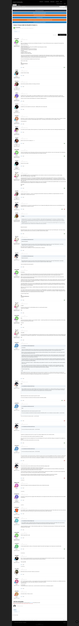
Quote (23, 67)
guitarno (16, 126)
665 (17, 219)
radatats (16, 137)
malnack (16, 160)
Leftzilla (16, 70)
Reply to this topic (62, 34)
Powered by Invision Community (39, 624)
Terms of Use (16, 622)
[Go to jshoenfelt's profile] (17, 594)
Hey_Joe (16, 172)
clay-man (16, 202)
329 (17, 275)
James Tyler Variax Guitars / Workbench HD (27, 28)
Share (15, 29)
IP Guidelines (24, 622)
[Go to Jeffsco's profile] (17, 96)
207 (17, 87)
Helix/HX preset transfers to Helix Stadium (39, 15)
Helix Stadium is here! (39, 17)
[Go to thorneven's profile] (17, 84)
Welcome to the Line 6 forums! (39, 10)
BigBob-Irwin (16, 482)
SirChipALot (17, 507)
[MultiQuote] (21, 67)
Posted (24, 39)
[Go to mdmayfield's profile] (14, 28)
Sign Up (65, 3)
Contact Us (64, 622)
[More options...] (22, 38)
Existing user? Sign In (59, 3)
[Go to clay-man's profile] (17, 205)
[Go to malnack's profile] (17, 107)
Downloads (52, 1)
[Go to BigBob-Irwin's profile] (17, 485)
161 (16, 178)
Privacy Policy (20, 622)
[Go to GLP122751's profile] (17, 345)
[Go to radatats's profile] (17, 141)
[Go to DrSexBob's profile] (17, 558)
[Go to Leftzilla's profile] (17, 73)
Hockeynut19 (16, 517)
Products (41, 1)
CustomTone (46, 1)
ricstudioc (17, 115)
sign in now (31, 602)
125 (16, 197)
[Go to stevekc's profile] (17, 216)
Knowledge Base (18, 6)
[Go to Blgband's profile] (17, 581)
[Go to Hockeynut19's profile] (17, 520)
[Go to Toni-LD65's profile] (17, 572)
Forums (14, 6)
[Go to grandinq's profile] (17, 194)
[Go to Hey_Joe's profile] (17, 175)
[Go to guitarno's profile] (17, 130)
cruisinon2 (17, 543)
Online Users (23, 6)
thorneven (17, 81)
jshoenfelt (17, 591)
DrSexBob (16, 555)
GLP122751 (17, 342)
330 (17, 76)
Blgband (16, 578)
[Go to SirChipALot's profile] (17, 510)
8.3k (17, 549)
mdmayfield (18, 27)
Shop (61, 1)
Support (57, 1)
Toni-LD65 (17, 568)
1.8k (16, 259)
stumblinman (16, 493)
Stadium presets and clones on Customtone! (39, 22)
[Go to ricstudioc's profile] (17, 119)
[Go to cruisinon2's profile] (17, 546)
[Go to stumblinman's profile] (17, 497)
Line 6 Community (18, 2)
